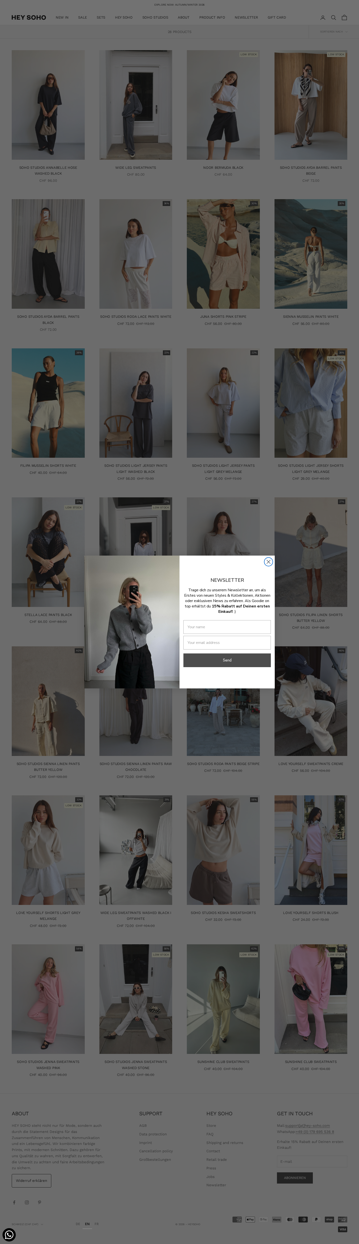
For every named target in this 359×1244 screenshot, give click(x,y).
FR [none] (97, 1223)
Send (227, 660)
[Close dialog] (268, 562)
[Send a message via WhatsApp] (9, 1235)
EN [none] (87, 1223)
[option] (78, 1224)
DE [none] (78, 1223)
